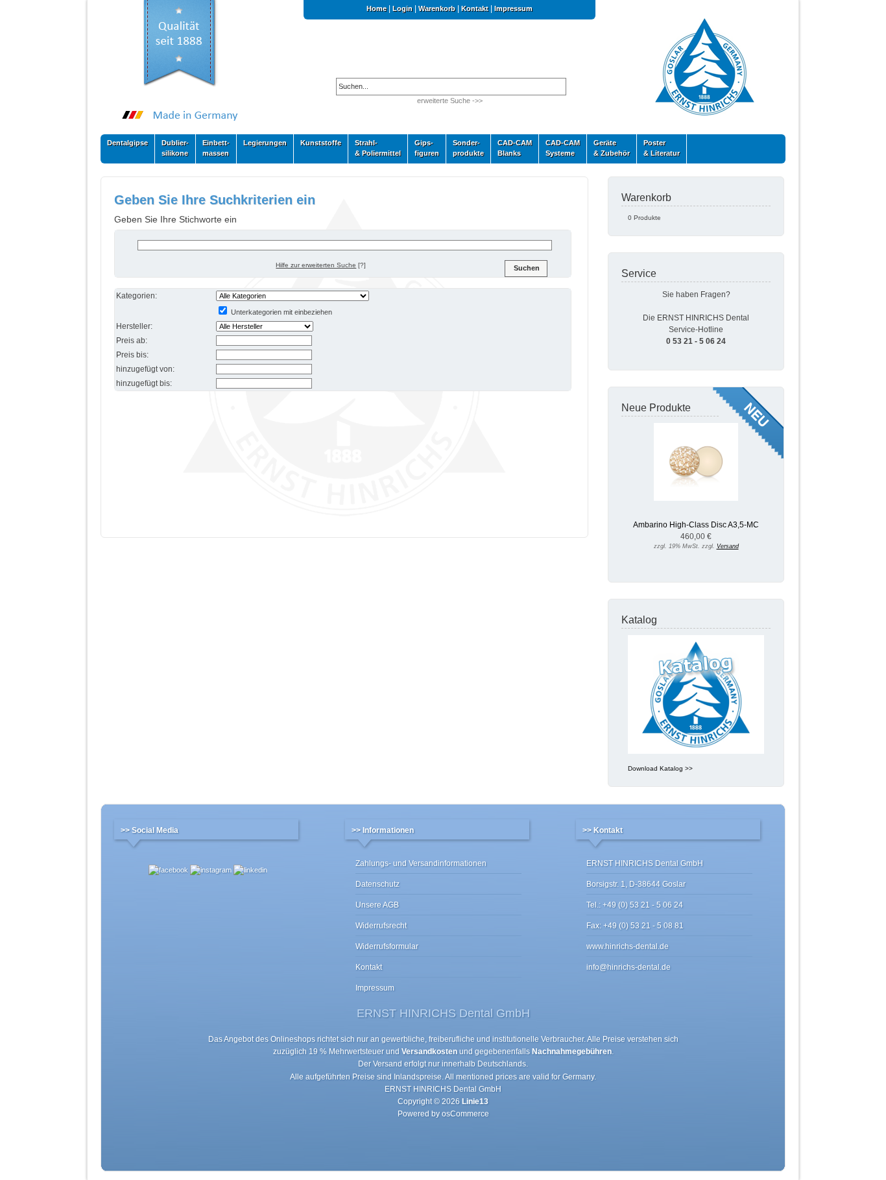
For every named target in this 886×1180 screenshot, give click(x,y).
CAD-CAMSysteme (559, 148)
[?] (321, 265)
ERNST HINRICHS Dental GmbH (443, 1089)
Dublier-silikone (172, 148)
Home (376, 8)
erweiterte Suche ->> (450, 100)
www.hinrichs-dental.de (627, 946)
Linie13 (475, 1101)
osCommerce (465, 1113)
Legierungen (262, 145)
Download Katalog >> (660, 768)
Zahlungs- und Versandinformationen (420, 863)
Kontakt (474, 8)
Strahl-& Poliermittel (378, 148)
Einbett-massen (213, 148)
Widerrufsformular (386, 946)
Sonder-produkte (465, 148)
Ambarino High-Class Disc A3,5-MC (696, 524)
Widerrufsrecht (381, 925)
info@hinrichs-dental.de (628, 967)
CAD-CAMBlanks (511, 148)
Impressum (513, 8)
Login (402, 8)
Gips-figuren (423, 148)
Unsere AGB (377, 904)
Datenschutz (377, 884)
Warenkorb (436, 8)
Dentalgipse (124, 145)
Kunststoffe (317, 145)
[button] (526, 268)
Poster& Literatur (661, 148)
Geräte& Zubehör (608, 148)
